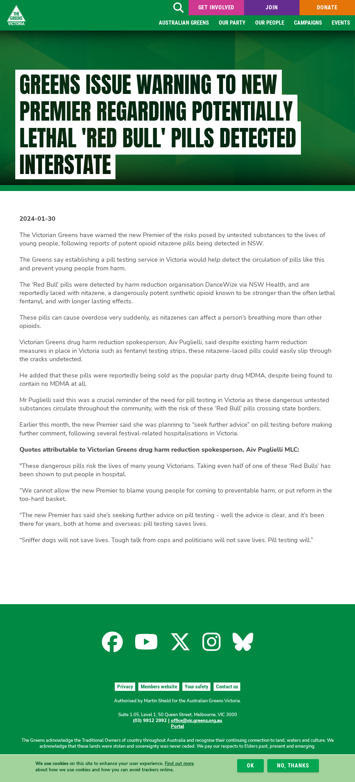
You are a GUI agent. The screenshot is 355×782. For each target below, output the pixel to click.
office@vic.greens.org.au (196, 721)
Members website (159, 687)
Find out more (179, 764)
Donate (327, 7)
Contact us (227, 687)
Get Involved (216, 7)
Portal (177, 726)
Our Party (232, 22)
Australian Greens (184, 22)
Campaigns (308, 22)
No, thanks (293, 765)
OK (250, 765)
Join (272, 7)
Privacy (125, 687)
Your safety (196, 687)
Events (341, 22)
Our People (269, 22)
